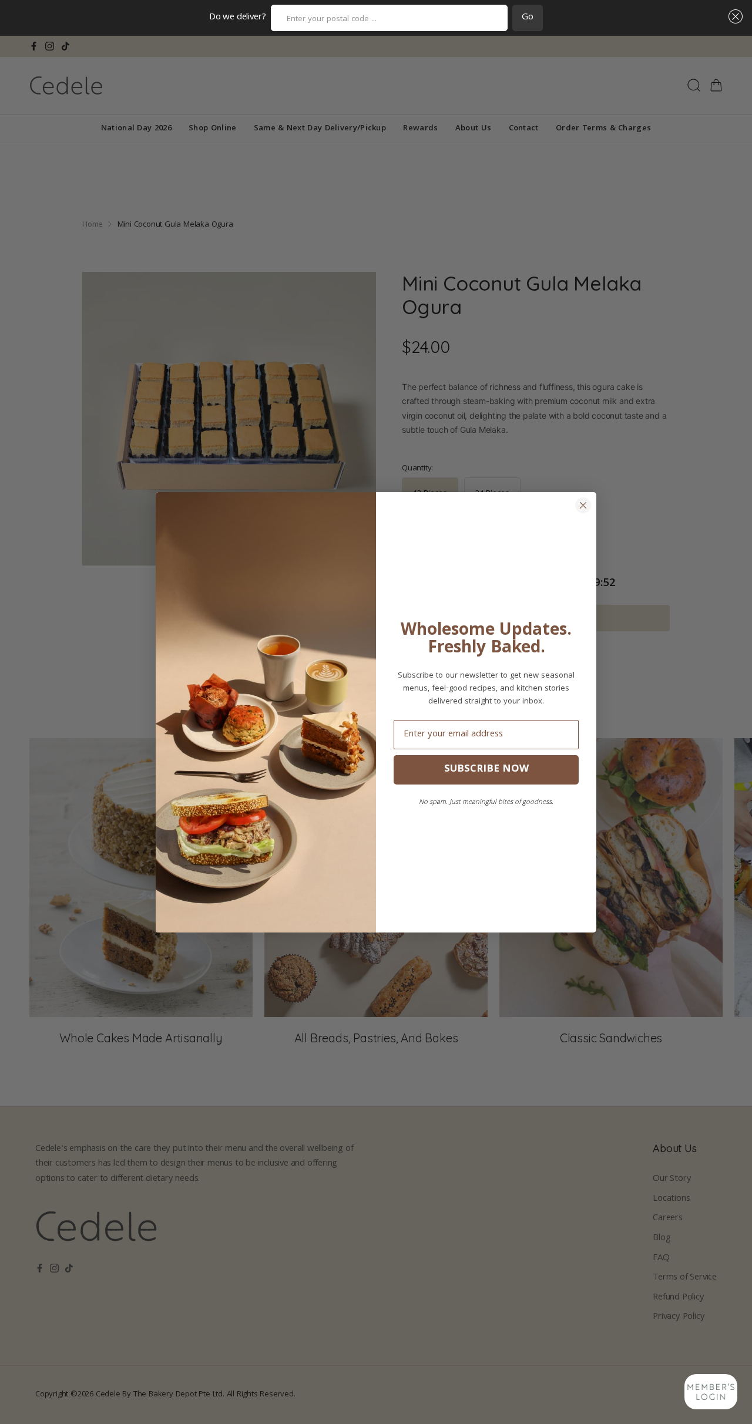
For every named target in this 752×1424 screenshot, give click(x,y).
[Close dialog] (583, 505)
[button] (733, 16)
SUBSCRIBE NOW (486, 769)
